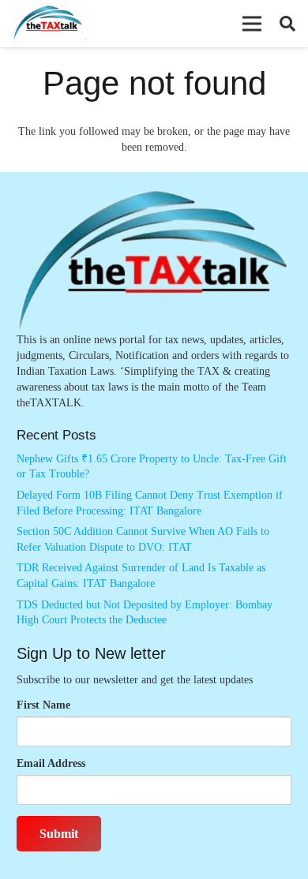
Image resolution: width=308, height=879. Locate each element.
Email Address (51, 763)
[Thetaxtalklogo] (48, 24)
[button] (252, 23)
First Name (43, 705)
